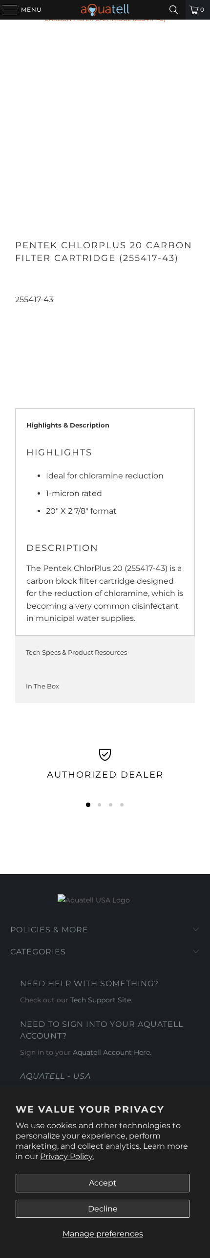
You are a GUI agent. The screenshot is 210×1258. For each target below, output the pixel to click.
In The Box (42, 686)
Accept (103, 1182)
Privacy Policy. (67, 1156)
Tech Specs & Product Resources (76, 652)
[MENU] (5, 10)
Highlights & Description (67, 425)
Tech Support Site (100, 1000)
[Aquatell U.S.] (105, 10)
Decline (103, 1208)
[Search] (174, 10)
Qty (21, 312)
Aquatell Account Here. (112, 1052)
